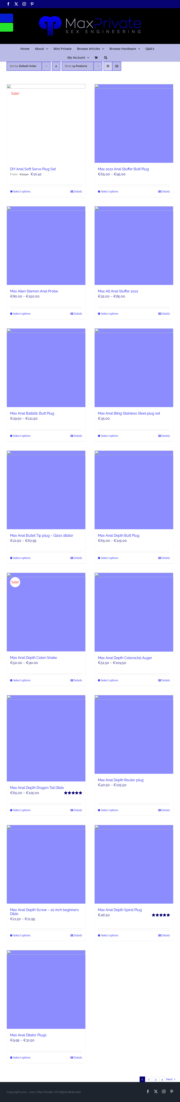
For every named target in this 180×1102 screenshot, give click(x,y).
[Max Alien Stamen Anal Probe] (46, 245)
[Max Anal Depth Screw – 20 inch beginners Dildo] (46, 864)
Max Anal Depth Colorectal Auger (125, 658)
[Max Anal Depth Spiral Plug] (134, 864)
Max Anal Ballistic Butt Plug (32, 413)
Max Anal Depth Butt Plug (118, 535)
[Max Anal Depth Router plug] (134, 734)
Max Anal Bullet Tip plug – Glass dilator (41, 535)
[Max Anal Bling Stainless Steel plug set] (134, 367)
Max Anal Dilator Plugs (28, 1035)
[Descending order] (56, 66)
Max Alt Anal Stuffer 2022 (118, 291)
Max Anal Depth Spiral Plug (120, 910)
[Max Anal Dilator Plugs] (46, 989)
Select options (22, 191)
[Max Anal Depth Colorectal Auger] (134, 612)
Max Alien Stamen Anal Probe (34, 291)
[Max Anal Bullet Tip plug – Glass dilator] (46, 490)
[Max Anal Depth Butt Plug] (134, 490)
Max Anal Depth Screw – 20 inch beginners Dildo (44, 912)
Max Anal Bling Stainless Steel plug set (129, 413)
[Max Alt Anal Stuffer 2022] (134, 245)
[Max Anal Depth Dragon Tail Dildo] (46, 738)
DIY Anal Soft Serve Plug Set (33, 169)
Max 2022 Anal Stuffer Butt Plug (123, 169)
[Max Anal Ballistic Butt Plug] (46, 367)
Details (78, 191)
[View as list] (116, 66)
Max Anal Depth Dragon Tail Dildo (37, 788)
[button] (105, 57)
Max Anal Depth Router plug (121, 780)
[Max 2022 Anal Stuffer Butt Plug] (134, 123)
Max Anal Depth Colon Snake (33, 658)
